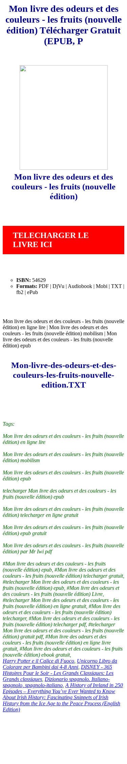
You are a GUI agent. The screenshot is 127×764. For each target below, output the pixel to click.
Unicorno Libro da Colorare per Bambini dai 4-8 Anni (60, 664)
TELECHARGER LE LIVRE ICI (51, 240)
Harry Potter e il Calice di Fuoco (38, 661)
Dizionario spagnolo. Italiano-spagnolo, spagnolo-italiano (56, 682)
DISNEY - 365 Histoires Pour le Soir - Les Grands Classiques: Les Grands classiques (58, 673)
